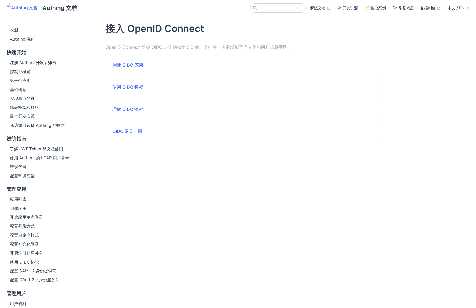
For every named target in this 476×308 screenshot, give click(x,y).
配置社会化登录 (24, 244)
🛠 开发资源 (347, 8)
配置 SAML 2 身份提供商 (33, 271)
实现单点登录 (22, 98)
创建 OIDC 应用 (127, 65)
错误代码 (18, 166)
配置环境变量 (22, 175)
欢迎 (14, 30)
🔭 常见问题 (403, 8)
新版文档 (320, 7)
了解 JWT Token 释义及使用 (36, 148)
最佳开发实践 (22, 116)
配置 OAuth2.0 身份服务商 (35, 279)
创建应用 (18, 208)
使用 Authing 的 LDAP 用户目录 (39, 157)
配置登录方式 (22, 226)
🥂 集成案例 (375, 8)
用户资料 (18, 303)
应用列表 (18, 199)
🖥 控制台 (431, 7)
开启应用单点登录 (26, 217)
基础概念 (18, 89)
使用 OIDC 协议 (24, 262)
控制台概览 (20, 71)
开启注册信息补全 (26, 253)
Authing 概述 (22, 39)
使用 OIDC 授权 (127, 87)
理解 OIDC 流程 (127, 109)
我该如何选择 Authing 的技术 (37, 125)
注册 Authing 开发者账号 (33, 62)
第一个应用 (20, 80)
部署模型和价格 (24, 107)
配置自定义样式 (24, 235)
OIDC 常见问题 (127, 131)
